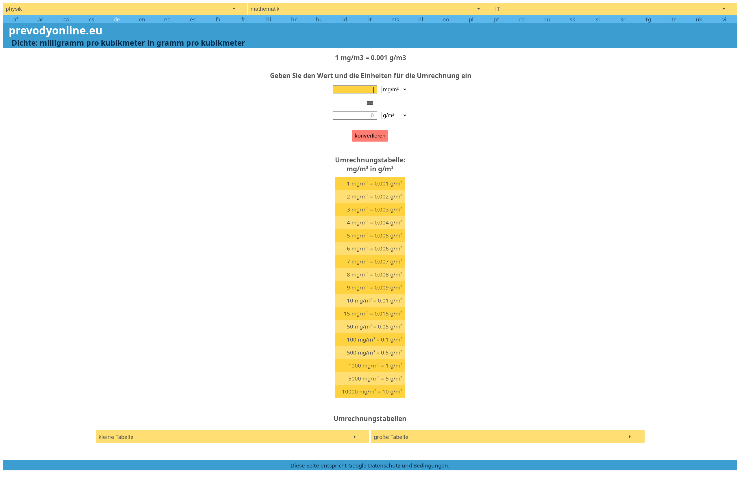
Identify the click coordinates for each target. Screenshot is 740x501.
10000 (350, 391)
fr (243, 19)
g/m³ (396, 183)
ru (547, 19)
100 (351, 339)
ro (522, 19)
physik (14, 9)
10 (350, 300)
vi (724, 19)
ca (66, 19)
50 (350, 326)
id (344, 19)
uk (699, 19)
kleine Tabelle (116, 436)
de (117, 19)
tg (648, 19)
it (370, 19)
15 (347, 313)
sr (623, 19)
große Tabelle (391, 436)
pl (471, 19)
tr (673, 19)
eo (167, 19)
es (193, 19)
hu (319, 19)
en (142, 19)
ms (395, 19)
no (446, 19)
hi (268, 19)
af (15, 19)
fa (218, 19)
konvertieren (370, 136)
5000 (354, 378)
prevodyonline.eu (56, 30)
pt (496, 19)
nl (420, 19)
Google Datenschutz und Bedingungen (398, 465)
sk (572, 19)
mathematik (265, 9)
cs (91, 19)
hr (294, 19)
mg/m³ (360, 183)
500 (351, 352)
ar (40, 19)
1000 (354, 365)
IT (497, 9)
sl (598, 19)
